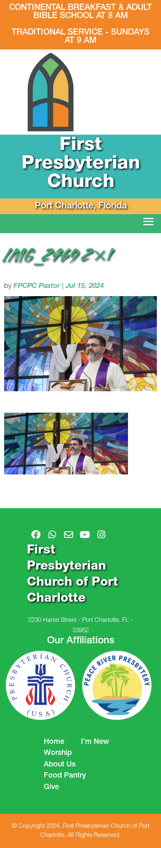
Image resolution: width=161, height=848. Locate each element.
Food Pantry (65, 776)
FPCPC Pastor (37, 286)
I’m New (95, 742)
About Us (60, 765)
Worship (58, 753)
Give (51, 787)
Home (54, 742)
